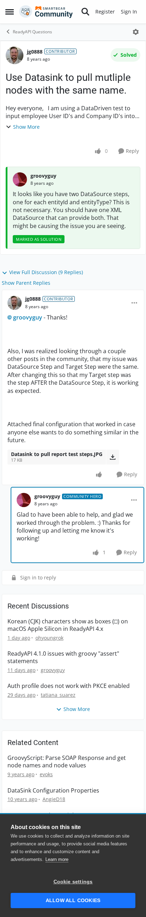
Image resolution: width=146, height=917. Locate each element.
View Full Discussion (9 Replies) (46, 272)
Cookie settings (73, 881)
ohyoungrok (49, 637)
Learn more (56, 859)
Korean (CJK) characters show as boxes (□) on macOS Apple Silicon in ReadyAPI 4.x (67, 625)
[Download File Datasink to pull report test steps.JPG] (112, 457)
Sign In (129, 11)
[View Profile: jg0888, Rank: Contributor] (14, 55)
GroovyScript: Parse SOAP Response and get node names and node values (66, 761)
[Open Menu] (136, 32)
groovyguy (43, 175)
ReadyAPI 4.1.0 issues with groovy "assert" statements (63, 657)
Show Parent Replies (26, 282)
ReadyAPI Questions (32, 32)
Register (105, 11)
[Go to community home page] (46, 11)
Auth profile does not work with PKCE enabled (68, 686)
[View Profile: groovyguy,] (20, 179)
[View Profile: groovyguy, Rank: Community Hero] (24, 500)
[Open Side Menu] (9, 11)
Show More (26, 126)
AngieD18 (54, 799)
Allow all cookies (73, 900)
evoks (46, 774)
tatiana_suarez (58, 694)
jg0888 (35, 51)
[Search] (85, 11)
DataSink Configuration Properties (53, 790)
